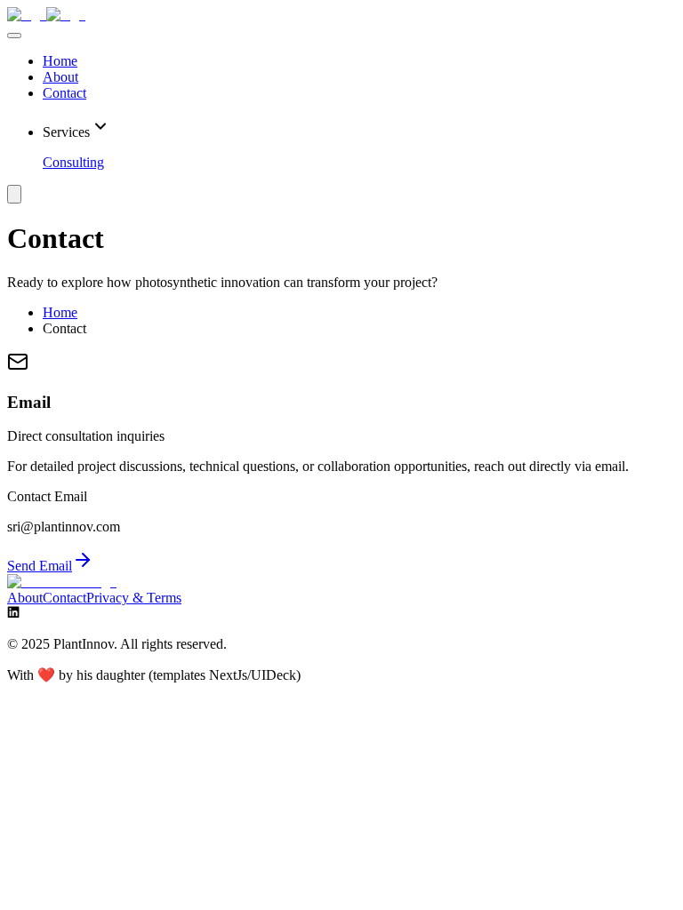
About (60, 76)
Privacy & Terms (133, 597)
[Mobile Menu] (14, 35)
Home (60, 60)
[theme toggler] (14, 194)
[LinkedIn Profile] (13, 613)
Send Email (39, 565)
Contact (64, 92)
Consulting (73, 162)
